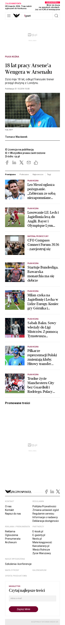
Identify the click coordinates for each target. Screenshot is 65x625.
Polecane (24, 174)
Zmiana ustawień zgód (45, 510)
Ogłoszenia (11, 535)
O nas (8, 506)
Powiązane (10, 174)
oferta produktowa (16, 576)
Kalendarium (39, 570)
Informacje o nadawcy (45, 517)
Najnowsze (37, 174)
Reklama (10, 531)
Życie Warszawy (41, 553)
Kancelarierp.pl (40, 546)
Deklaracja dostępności (45, 520)
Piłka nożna (12, 56)
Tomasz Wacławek (16, 136)
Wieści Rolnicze (41, 549)
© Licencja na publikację (19, 149)
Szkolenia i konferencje (18, 563)
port (27, 16)
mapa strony (12, 570)
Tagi (49, 174)
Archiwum (11, 542)
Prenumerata (12, 538)
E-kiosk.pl (37, 531)
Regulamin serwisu (43, 513)
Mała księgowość (42, 542)
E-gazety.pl (38, 535)
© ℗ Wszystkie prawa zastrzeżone (25, 153)
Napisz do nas (13, 513)
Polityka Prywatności (44, 506)
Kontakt (9, 510)
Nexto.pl (37, 538)
